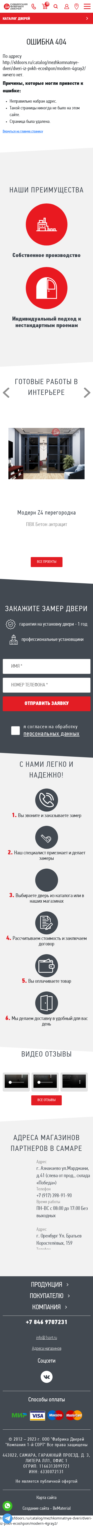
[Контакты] (34, 7)
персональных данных (52, 734)
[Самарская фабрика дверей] (16, 7)
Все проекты (46, 562)
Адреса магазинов (46, 1349)
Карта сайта (46, 1498)
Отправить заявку (47, 703)
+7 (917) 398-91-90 (54, 1195)
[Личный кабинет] (67, 7)
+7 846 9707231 (46, 1323)
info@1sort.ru (46, 1338)
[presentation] (6, 392)
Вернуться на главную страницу (23, 131)
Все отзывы (46, 1100)
